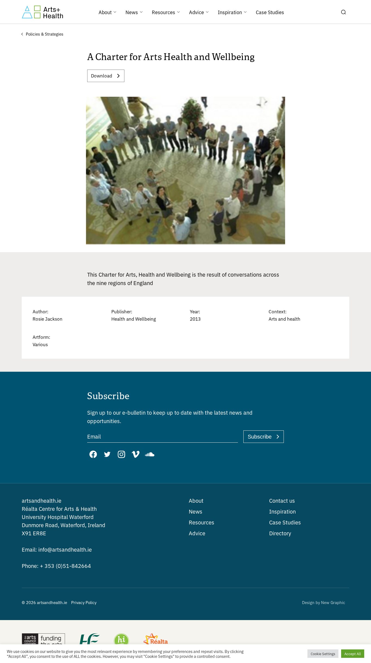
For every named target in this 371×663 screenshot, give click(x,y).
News (195, 511)
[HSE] (89, 641)
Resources (201, 522)
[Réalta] (155, 641)
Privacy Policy (83, 602)
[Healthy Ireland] (121, 641)
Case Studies (285, 522)
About (196, 500)
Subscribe (260, 437)
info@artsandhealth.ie (57, 549)
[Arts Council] (43, 641)
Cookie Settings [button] (323, 653)
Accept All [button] (352, 653)
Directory (280, 533)
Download (101, 75)
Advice (197, 533)
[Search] (343, 12)
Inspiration (282, 511)
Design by (323, 602)
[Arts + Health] (42, 12)
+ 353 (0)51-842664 (56, 566)
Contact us (282, 500)
